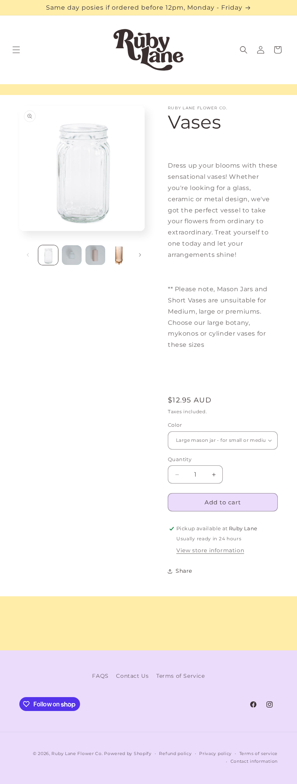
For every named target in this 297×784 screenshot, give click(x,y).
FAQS (100, 675)
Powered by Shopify (128, 753)
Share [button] (184, 570)
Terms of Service (180, 675)
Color (175, 425)
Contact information (254, 761)
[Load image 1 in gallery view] (48, 255)
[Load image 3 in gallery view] (95, 255)
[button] (16, 49)
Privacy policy (215, 753)
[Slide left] (27, 254)
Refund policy (175, 753)
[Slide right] (139, 254)
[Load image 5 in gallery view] (119, 255)
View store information (210, 550)
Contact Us (132, 675)
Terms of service (258, 753)
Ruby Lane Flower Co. (76, 753)
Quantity (179, 459)
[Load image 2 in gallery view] (72, 255)
